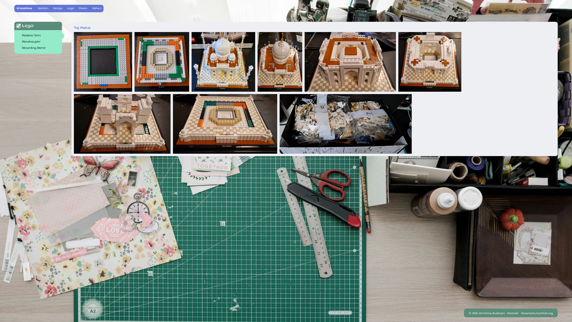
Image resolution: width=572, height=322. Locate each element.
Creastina (24, 8)
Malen (83, 8)
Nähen (96, 8)
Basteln (43, 8)
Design (58, 8)
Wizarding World (33, 48)
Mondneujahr (31, 42)
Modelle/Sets (31, 35)
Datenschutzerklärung (537, 313)
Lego (70, 8)
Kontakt (513, 313)
